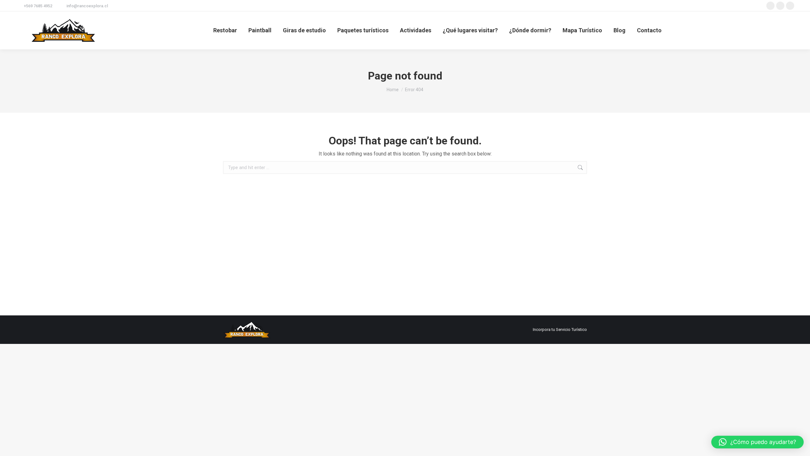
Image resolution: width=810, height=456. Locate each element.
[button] (757, 442)
